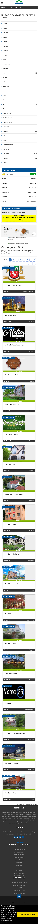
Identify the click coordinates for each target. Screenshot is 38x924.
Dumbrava (6, 68)
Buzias (5, 28)
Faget (20, 73)
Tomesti (20, 158)
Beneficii (19, 865)
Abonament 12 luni (19, 890)
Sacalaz (20, 131)
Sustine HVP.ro (19, 888)
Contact (19, 868)
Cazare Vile (7, 447)
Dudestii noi (6, 64)
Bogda (5, 24)
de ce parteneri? (19, 873)
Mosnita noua (7, 113)
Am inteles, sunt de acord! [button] (28, 914)
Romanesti (6, 127)
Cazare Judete (19, 854)
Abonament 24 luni (19, 893)
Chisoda (5, 46)
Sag (4, 136)
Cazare (3, 7)
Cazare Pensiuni (9, 268)
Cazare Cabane (9, 327)
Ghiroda (5, 82)
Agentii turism (19, 857)
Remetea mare (7, 122)
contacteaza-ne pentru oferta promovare (19, 221)
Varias (5, 162)
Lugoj (20, 104)
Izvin (4, 95)
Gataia (5, 77)
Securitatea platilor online (19, 882)
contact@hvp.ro (20, 842)
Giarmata (6, 86)
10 (30, 263)
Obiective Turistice (19, 849)
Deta (4, 59)
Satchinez (6, 149)
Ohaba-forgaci (7, 118)
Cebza (5, 37)
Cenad (5, 41)
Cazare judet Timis (16, 7)
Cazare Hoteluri (9, 298)
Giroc (4, 91)
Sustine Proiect (19, 876)
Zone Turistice (19, 852)
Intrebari (19, 870)
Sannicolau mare (8, 144)
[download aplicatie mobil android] (19, 238)
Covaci (5, 55)
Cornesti (5, 50)
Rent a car (19, 862)
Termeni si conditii (19, 885)
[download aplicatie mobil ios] (19, 243)
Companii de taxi (19, 860)
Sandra (5, 140)
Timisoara (20, 153)
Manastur (6, 109)
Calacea (5, 32)
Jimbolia (5, 100)
